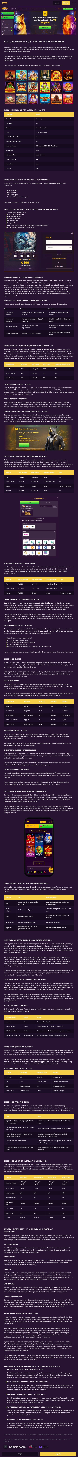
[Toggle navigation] (73, 3)
